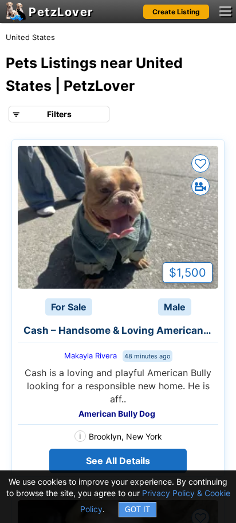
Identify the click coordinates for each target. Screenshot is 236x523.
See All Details (118, 460)
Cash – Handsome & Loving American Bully (120, 330)
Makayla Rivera (90, 355)
